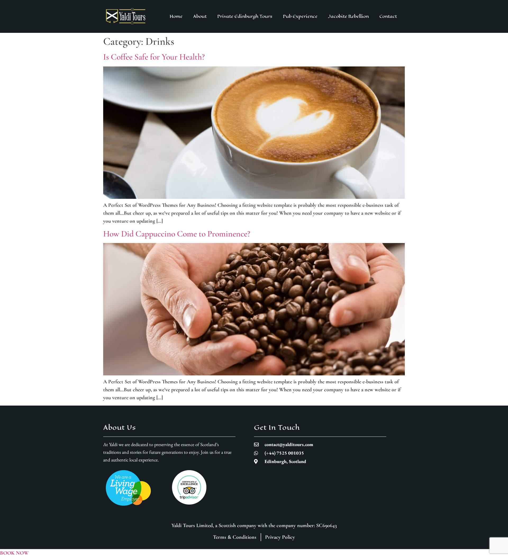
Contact (388, 16)
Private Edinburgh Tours (244, 16)
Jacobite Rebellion (348, 16)
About (200, 16)
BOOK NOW (14, 553)
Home (176, 16)
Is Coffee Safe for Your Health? (154, 57)
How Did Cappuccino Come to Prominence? (176, 233)
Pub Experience (300, 16)
